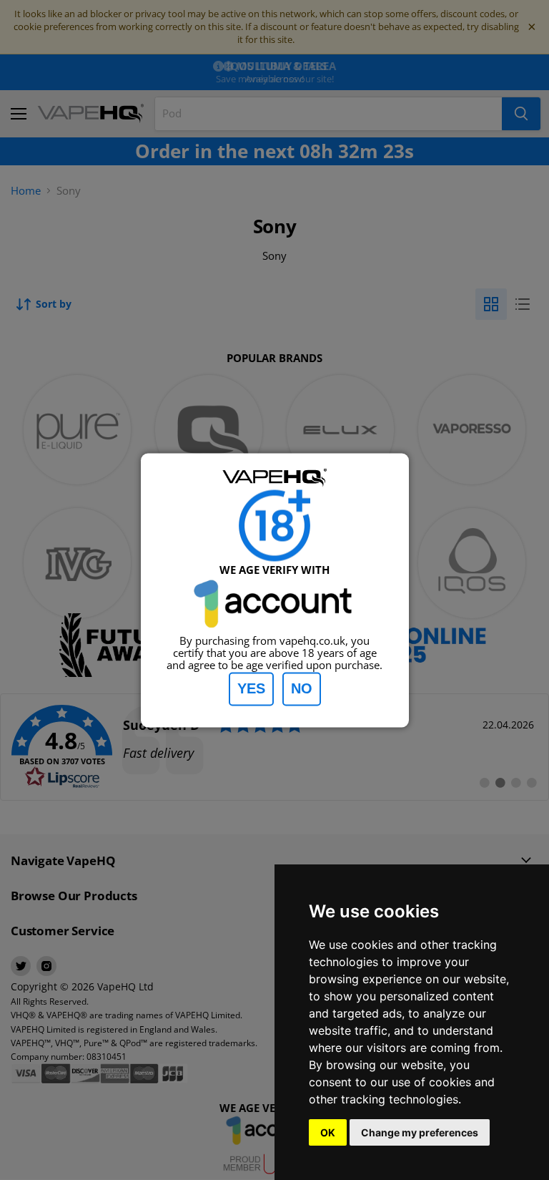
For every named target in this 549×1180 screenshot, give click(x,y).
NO (301, 688)
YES (251, 688)
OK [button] (327, 1132)
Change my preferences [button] (419, 1132)
